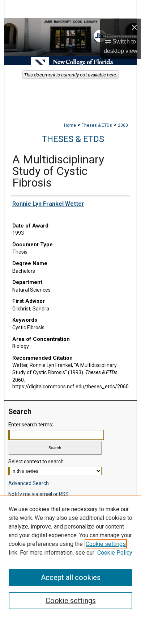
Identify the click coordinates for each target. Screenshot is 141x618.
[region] (70, 557)
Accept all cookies (71, 577)
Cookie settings (106, 543)
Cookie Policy (114, 552)
